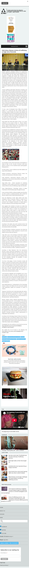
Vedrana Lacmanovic (21, 339)
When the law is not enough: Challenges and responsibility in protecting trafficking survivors (17, 478)
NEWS (1, 517)
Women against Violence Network (9, 339)
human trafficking (6, 341)
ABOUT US (2, 510)
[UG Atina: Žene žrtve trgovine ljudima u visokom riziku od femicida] (4, 343)
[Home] (14, 13)
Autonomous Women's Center (14, 337)
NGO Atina (4, 337)
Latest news (5, 452)
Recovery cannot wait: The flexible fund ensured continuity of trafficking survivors (17, 457)
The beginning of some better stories (10, 431)
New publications (6, 484)
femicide (22, 337)
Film (3, 409)
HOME (1, 507)
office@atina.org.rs (7, 536)
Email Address (4, 553)
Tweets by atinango (4, 565)
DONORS (2, 514)
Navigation (14, 46)
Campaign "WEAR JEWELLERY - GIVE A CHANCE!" (13, 450)
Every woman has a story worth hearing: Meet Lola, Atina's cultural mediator (17, 472)
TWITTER (3, 530)
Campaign (4, 434)
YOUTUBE (3, 533)
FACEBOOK (4, 526)
